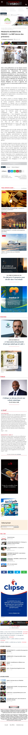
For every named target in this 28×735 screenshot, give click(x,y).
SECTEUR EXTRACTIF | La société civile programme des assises (13, 230)
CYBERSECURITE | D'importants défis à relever (16, 656)
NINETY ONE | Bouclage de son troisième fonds (11, 633)
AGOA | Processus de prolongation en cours (16, 668)
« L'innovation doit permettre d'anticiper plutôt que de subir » (14, 343)
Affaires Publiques (8, 28)
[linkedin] (11, 572)
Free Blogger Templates (18, 726)
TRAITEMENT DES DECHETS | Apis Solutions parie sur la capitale (16, 554)
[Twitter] (12, 171)
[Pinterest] (17, 171)
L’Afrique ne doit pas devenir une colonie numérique (14, 399)
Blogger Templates (12, 726)
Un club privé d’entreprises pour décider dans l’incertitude (14, 278)
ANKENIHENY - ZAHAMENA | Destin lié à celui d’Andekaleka (16, 559)
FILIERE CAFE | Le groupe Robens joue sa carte (16, 692)
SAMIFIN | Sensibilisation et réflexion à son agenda (16, 663)
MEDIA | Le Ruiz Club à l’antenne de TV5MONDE (11, 631)
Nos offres (12, 724)
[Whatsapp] (14, 171)
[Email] (20, 171)
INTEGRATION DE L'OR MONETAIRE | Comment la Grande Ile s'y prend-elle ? (12, 209)
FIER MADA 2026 (5, 413)
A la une (8, 167)
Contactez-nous (19, 724)
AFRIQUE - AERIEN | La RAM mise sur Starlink (10, 642)
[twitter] (17, 572)
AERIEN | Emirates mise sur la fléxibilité (10, 252)
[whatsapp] (24, 572)
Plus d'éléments (24, 188)
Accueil (2, 28)
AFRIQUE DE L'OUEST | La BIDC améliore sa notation (12, 638)
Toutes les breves (10, 537)
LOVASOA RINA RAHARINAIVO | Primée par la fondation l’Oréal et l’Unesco (17, 542)
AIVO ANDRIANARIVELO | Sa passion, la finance (15, 548)
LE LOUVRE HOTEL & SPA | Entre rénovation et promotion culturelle (16, 699)
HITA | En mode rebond (12, 564)
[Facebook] (9, 171)
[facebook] (4, 572)
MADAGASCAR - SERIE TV (7, 434)
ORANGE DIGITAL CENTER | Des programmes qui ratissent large (17, 687)
